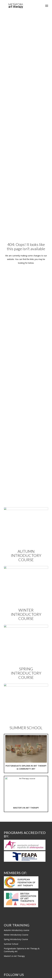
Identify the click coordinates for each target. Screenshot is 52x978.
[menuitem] (46, 5)
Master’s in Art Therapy (14, 956)
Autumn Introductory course (16, 930)
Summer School (11, 944)
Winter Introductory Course (16, 934)
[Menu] (46, 5)
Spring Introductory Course (16, 939)
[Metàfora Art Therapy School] (21, 5)
